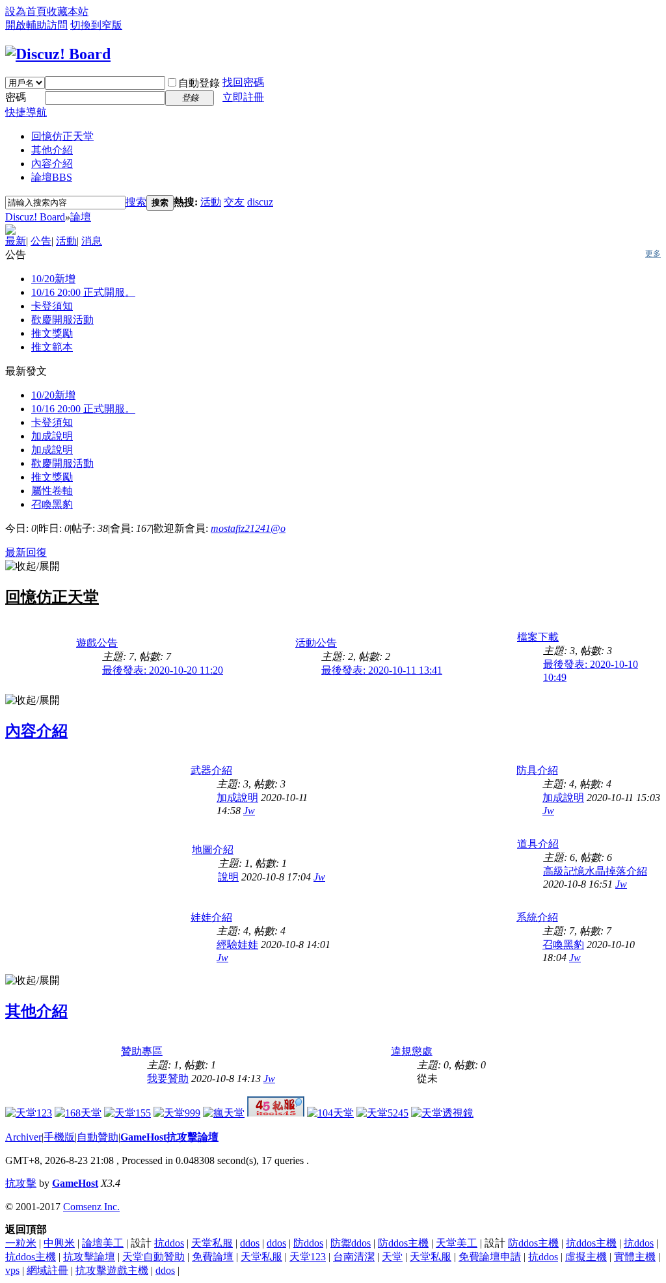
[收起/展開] (32, 567)
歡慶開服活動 (62, 319)
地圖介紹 (212, 849)
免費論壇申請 (490, 1256)
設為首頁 (26, 11)
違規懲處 (412, 1051)
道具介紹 (538, 843)
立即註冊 (243, 97)
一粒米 (20, 1243)
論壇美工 (103, 1243)
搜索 (136, 201)
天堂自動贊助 (153, 1256)
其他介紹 (52, 149)
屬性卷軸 (52, 490)
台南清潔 (354, 1256)
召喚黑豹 (52, 504)
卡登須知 (52, 305)
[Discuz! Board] (58, 54)
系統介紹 (537, 917)
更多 (653, 253)
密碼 (15, 97)
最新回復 (26, 552)
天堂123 (307, 1256)
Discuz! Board (35, 216)
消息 (91, 240)
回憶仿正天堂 (62, 136)
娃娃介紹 (211, 917)
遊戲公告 (97, 642)
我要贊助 (168, 1078)
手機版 (59, 1137)
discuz (260, 201)
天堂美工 (456, 1243)
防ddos (308, 1243)
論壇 (51, 177)
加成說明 (52, 436)
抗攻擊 (20, 1183)
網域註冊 (47, 1270)
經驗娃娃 (237, 944)
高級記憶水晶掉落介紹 (595, 871)
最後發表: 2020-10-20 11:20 (162, 670)
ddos (250, 1243)
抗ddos (169, 1243)
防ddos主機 (403, 1243)
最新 (15, 240)
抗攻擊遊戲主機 (111, 1270)
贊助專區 (142, 1051)
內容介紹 (52, 163)
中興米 (59, 1243)
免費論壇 (212, 1256)
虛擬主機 (586, 1256)
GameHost (75, 1183)
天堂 (392, 1256)
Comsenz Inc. (91, 1206)
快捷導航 (26, 112)
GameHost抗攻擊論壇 (169, 1137)
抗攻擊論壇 (89, 1256)
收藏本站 (67, 11)
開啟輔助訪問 (36, 25)
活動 (210, 201)
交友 (234, 201)
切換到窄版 (96, 25)
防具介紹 (537, 770)
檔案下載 (538, 636)
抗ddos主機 (591, 1243)
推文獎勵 (52, 333)
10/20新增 (53, 278)
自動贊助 (97, 1137)
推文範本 (52, 346)
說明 (228, 876)
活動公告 (316, 642)
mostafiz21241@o (248, 528)
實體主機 (635, 1256)
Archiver (23, 1137)
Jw (249, 810)
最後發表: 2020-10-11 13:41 (381, 670)
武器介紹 (211, 770)
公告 (41, 240)
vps (12, 1270)
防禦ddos (350, 1243)
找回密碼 (243, 82)
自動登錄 (199, 82)
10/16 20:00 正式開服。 (83, 292)
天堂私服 (212, 1243)
